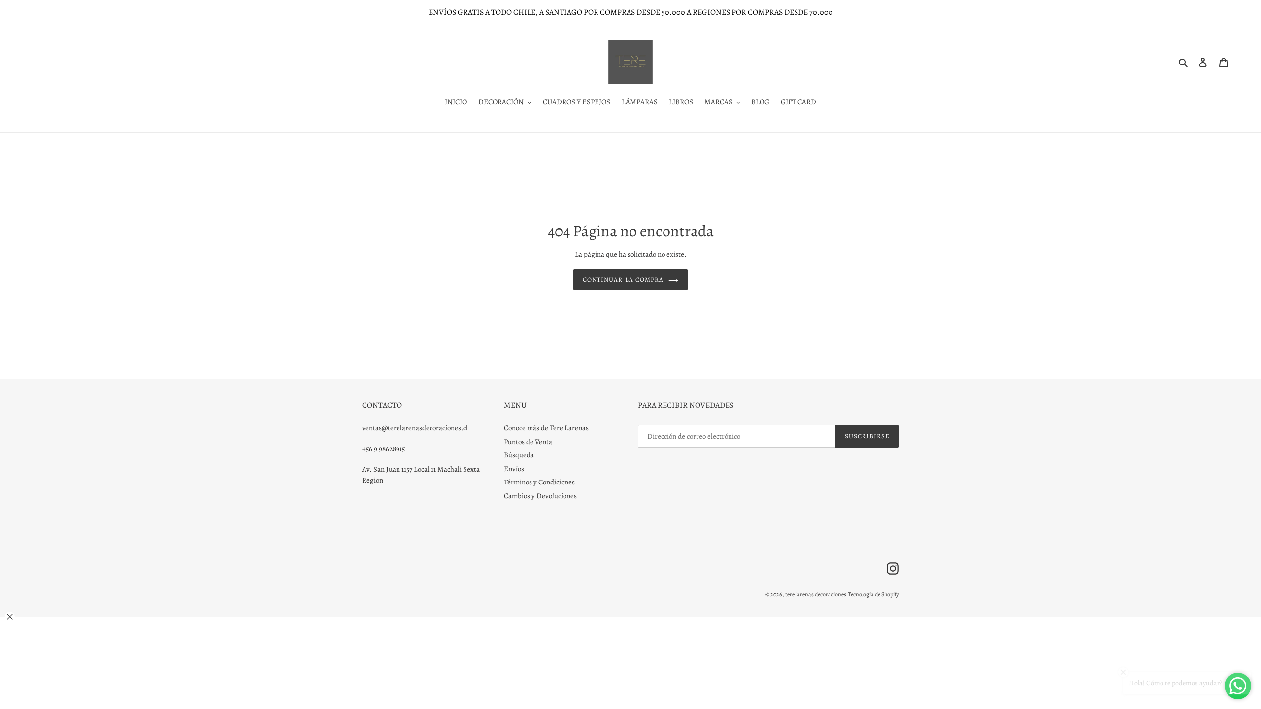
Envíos (514, 469)
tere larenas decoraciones (815, 594)
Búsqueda (519, 455)
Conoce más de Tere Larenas (546, 428)
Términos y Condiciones (539, 482)
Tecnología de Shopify (873, 594)
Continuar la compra (623, 279)
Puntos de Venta (528, 442)
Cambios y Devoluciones (540, 496)
